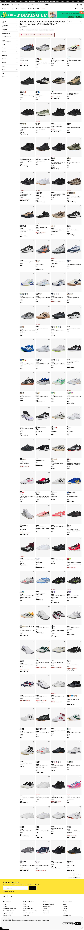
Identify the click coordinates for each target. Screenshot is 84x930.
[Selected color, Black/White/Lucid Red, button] (68, 459)
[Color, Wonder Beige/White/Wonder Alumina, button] (70, 158)
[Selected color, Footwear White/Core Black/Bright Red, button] (52, 626)
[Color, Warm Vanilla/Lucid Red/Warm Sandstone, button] (39, 393)
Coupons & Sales (7, 915)
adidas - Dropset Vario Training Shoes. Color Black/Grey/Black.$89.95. (43, 723)
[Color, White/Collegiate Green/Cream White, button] (54, 459)
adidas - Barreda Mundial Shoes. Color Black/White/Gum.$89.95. (27, 387)
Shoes (28, 29)
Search (47, 4)
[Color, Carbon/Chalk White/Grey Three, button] (23, 661)
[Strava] (11, 896)
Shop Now (52, 1)
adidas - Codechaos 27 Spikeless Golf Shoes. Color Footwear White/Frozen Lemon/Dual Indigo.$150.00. (27, 287)
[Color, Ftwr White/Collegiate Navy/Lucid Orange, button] (56, 294)
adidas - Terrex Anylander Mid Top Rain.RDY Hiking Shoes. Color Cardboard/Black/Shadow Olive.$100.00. (74, 85)
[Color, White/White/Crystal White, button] (72, 862)
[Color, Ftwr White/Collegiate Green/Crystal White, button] (54, 294)
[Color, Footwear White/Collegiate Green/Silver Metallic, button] (25, 294)
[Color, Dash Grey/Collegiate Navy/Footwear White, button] (70, 261)
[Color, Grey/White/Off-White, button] (74, 492)
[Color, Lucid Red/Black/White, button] (70, 459)
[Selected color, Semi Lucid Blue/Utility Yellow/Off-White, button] (68, 492)
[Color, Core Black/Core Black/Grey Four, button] (23, 827)
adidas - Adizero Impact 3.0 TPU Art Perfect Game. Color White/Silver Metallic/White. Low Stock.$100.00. (74, 789)
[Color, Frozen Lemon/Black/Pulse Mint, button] (41, 59)
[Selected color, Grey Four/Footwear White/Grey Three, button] (21, 862)
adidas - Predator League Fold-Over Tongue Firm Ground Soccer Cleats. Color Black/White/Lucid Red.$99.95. (43, 486)
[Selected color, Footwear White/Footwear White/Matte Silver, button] (21, 827)
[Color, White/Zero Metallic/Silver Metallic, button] (74, 696)
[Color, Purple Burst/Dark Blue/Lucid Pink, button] (72, 393)
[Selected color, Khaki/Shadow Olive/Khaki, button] (52, 226)
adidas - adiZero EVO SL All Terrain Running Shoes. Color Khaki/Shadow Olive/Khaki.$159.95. (58, 221)
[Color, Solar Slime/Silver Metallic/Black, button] (70, 559)
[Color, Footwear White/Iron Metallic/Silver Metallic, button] (27, 294)
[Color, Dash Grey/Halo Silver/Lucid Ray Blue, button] (72, 762)
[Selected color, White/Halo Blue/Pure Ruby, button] (37, 762)
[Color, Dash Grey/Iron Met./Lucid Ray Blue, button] (58, 294)
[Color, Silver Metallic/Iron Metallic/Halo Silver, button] (31, 626)
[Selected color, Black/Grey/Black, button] (37, 729)
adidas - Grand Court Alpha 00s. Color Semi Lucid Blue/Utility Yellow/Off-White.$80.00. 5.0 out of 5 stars (74, 486)
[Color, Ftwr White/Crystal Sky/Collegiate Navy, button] (58, 360)
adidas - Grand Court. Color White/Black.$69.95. (58, 486)
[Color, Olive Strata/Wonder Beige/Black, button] (72, 193)
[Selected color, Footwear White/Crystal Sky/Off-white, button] (37, 294)
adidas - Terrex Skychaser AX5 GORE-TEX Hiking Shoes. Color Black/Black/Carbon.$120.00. (58, 187)
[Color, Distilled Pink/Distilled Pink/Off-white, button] (25, 459)
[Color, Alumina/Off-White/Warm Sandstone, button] (23, 626)
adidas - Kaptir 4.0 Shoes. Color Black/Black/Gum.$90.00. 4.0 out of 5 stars (74, 855)
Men (51, 29)
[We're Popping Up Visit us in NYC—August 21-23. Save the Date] (42, 14)
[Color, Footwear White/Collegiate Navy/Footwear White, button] (39, 862)
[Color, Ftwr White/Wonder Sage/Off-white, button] (72, 294)
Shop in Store (79, 16)
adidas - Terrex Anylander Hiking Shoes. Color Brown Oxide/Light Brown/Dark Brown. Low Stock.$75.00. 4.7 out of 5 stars (74, 187)
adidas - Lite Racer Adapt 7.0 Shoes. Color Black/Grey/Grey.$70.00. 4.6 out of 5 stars (58, 855)
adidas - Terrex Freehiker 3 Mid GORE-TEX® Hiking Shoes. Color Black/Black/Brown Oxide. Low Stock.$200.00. (43, 153)
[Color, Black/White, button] (54, 492)
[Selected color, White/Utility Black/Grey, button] (52, 459)
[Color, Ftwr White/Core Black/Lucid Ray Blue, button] (39, 360)
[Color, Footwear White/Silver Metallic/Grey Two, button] (70, 661)
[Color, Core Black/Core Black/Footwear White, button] (27, 526)
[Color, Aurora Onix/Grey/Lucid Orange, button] (41, 729)
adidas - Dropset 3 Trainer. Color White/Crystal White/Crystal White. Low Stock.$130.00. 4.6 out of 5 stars (43, 187)
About (4, 904)
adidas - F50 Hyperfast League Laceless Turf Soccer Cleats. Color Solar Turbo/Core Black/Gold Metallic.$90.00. (43, 519)
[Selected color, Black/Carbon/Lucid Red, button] (68, 526)
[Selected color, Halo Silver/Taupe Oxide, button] (37, 261)
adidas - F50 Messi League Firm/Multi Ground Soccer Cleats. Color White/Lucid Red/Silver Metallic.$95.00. (27, 587)
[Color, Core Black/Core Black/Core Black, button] (25, 526)
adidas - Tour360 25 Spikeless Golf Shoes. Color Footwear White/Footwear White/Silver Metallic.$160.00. (58, 822)
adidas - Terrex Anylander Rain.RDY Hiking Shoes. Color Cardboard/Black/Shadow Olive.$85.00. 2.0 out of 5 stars (27, 221)
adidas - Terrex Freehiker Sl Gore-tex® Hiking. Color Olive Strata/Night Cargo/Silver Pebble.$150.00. (74, 153)
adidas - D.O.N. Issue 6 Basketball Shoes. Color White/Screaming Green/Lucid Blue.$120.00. (58, 387)
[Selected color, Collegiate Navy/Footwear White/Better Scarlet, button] (37, 862)
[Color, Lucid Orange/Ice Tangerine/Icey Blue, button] (70, 696)
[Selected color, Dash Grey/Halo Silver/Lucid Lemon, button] (52, 360)
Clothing (65, 906)
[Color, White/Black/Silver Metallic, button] (70, 226)
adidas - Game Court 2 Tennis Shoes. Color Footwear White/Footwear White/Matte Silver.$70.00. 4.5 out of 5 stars (27, 822)
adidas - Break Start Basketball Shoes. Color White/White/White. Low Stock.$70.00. (43, 789)
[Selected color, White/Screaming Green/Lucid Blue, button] (52, 393)
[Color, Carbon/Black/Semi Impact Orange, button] (25, 92)
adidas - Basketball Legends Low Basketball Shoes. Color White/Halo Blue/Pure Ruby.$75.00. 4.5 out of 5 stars (43, 756)
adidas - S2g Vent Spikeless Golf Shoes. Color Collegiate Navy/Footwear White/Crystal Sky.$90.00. (74, 254)
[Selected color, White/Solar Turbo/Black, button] (21, 492)
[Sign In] (77, 5)
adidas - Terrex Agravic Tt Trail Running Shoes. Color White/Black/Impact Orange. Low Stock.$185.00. (74, 53)
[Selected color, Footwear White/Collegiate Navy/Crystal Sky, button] (52, 294)
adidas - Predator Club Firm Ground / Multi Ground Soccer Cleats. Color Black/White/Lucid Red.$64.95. (74, 453)
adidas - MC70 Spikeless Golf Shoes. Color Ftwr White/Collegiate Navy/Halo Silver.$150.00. (74, 756)
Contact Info (26, 906)
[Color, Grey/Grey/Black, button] (39, 193)
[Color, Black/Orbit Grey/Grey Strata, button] (39, 762)
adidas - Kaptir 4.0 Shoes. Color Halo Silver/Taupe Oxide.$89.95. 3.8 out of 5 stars (43, 254)
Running (65, 910)
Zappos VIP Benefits (8, 913)
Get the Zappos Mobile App (9, 908)
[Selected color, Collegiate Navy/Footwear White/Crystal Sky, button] (68, 261)
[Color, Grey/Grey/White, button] (23, 526)
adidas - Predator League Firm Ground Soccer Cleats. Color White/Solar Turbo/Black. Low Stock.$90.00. (27, 486)
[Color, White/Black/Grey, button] (43, 427)
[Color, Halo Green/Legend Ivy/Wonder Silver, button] (54, 226)
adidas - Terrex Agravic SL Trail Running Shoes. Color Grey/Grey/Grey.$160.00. (43, 53)
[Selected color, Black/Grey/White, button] (37, 92)
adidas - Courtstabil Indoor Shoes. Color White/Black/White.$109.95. (27, 756)
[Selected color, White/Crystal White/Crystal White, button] (37, 193)
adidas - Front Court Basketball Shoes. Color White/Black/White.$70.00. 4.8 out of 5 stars (27, 789)
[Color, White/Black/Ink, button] (39, 559)
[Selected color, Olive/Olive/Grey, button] (37, 124)
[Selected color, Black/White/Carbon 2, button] (37, 427)
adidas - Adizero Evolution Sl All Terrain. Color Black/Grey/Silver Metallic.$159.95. (58, 552)
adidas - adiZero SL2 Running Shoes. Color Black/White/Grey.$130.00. (27, 254)
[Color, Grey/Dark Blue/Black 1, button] (41, 427)
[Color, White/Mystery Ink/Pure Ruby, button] (25, 626)
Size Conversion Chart (48, 904)
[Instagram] (3, 896)
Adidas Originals (42, 29)
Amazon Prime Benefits (8, 910)
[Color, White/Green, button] (56, 492)
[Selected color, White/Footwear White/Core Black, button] (21, 526)
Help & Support (79, 8)
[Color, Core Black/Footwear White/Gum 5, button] (39, 294)
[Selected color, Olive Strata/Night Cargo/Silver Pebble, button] (68, 158)
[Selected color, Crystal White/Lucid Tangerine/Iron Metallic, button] (21, 626)
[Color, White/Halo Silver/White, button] (61, 762)
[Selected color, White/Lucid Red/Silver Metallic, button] (21, 592)
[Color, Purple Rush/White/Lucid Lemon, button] (54, 592)
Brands (64, 904)
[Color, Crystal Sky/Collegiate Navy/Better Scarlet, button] (56, 427)
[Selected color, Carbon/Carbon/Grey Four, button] (21, 459)
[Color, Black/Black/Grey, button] (70, 193)
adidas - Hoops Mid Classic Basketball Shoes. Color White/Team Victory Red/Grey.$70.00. (58, 723)
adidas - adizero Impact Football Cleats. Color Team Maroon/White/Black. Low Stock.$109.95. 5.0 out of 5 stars (27, 552)
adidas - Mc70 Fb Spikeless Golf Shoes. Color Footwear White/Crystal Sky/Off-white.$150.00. (43, 287)
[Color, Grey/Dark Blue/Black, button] (45, 427)
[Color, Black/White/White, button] (23, 729)
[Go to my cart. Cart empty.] (81, 5)
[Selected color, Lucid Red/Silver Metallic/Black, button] (68, 559)
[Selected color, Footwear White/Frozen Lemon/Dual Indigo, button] (21, 294)
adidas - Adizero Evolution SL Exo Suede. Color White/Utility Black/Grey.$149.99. (58, 453)
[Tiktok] (7, 896)
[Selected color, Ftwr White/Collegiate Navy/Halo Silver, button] (68, 762)
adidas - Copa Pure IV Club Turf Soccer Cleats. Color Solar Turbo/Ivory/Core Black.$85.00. (58, 519)
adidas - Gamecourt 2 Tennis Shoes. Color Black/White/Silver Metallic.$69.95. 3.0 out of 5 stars (74, 221)
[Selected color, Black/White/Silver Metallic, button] (68, 226)
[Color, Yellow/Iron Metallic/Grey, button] (56, 327)
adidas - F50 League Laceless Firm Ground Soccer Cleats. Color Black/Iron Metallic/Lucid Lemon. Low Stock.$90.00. (74, 587)
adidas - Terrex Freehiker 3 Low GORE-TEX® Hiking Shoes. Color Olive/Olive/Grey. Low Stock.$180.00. (43, 118)
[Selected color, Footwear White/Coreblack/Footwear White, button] (21, 661)
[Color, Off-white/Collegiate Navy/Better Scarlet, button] (41, 294)
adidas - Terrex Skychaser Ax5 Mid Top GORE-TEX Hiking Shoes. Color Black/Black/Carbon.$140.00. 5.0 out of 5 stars (27, 153)
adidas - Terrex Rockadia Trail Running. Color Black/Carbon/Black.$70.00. (27, 85)
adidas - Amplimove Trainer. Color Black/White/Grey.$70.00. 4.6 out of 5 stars (43, 453)
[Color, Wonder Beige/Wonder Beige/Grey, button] (25, 124)
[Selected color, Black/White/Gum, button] (21, 393)
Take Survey (46, 910)
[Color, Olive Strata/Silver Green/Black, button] (23, 124)
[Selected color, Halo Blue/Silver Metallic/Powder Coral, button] (68, 393)
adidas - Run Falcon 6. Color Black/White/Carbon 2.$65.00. (43, 421)
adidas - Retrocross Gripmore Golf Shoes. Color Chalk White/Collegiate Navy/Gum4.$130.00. (74, 287)
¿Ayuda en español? (28, 908)
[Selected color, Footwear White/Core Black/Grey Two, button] (68, 827)
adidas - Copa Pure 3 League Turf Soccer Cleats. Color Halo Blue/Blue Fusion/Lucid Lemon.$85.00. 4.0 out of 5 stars (43, 587)
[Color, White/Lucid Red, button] (25, 360)
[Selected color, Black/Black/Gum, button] (68, 862)
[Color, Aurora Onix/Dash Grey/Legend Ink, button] (23, 226)
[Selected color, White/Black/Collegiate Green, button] (37, 559)
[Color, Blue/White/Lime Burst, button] (39, 92)
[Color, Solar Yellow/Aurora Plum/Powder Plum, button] (23, 360)
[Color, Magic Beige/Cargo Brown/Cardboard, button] (56, 459)
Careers (5, 906)
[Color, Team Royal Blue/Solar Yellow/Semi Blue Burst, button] (23, 592)
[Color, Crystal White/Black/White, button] (72, 492)
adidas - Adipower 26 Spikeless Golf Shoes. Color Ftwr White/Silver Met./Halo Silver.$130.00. (43, 354)
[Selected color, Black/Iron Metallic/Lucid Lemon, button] (52, 592)
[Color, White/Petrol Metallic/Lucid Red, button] (58, 327)
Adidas (34, 29)
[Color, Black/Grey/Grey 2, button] (41, 193)
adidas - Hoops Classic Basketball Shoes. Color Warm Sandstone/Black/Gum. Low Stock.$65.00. (43, 320)
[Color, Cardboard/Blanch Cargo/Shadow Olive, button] (74, 193)
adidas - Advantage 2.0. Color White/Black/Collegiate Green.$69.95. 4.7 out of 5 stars (43, 552)
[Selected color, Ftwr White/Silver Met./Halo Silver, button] (37, 360)
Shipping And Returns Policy (30, 910)
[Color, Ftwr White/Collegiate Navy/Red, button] (56, 360)
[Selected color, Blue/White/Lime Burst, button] (21, 360)
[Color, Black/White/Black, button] (29, 626)
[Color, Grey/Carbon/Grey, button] (58, 762)
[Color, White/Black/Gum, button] (70, 862)
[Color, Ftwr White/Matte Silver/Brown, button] (70, 427)
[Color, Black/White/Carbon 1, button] (39, 427)
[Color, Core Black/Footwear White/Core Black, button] (23, 294)
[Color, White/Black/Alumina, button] (23, 393)
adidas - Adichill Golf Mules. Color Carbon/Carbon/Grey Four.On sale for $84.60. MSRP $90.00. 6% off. (27, 453)
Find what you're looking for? (74, 877)
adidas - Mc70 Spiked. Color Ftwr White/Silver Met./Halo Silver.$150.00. (74, 421)
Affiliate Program (47, 906)
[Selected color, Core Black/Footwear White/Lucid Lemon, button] (68, 661)
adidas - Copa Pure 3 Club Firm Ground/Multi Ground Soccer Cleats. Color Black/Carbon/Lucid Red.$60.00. (74, 519)
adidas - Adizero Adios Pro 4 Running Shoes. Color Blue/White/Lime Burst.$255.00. (27, 354)
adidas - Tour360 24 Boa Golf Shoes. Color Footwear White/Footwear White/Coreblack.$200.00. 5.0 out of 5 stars (43, 621)
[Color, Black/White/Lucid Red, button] (43, 729)
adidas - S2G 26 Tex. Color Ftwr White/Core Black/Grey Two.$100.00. (58, 421)
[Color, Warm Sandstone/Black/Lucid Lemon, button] (76, 696)
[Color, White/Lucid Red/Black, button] (70, 526)
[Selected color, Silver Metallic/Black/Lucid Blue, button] (37, 393)
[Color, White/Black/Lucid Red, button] (45, 729)
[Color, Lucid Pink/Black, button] (56, 762)
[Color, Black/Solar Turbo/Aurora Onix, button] (39, 59)
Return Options (26, 915)
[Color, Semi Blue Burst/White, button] (72, 696)
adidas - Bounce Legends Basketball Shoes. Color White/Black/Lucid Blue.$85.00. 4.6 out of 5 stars (27, 421)
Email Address (7, 888)
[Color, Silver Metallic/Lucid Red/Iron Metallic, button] (27, 626)
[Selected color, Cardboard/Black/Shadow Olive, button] (21, 226)
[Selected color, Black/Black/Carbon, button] (21, 124)
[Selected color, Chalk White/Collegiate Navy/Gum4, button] (68, 294)
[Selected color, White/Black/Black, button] (21, 729)
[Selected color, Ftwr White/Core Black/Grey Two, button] (52, 427)
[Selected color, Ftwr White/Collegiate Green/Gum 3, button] (68, 729)
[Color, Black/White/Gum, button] (70, 492)
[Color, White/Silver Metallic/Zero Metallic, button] (54, 327)
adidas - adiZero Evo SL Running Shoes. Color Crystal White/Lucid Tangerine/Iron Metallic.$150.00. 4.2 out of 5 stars (27, 621)
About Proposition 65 (28, 913)
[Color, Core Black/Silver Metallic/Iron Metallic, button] (54, 360)
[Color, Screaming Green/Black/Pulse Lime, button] (70, 393)
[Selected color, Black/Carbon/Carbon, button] (52, 327)
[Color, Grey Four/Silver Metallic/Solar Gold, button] (70, 827)
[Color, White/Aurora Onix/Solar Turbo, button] (61, 327)
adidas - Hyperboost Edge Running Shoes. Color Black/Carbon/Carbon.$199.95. (58, 320)
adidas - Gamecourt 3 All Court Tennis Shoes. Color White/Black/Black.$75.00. (27, 723)
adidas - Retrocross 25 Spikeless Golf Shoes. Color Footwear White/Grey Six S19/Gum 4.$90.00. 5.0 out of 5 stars (43, 822)
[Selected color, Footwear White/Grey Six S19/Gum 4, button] (37, 827)
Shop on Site (71, 16)
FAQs (24, 904)
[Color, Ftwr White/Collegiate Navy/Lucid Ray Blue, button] (70, 729)
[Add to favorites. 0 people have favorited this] (33, 39)
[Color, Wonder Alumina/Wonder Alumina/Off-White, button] (23, 459)
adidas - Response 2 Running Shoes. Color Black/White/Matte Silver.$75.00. (74, 320)
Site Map (45, 908)
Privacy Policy (46, 920)
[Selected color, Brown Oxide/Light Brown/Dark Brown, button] (68, 193)
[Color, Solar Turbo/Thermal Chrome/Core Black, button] (23, 492)
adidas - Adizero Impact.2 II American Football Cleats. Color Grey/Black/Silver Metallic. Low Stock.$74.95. (58, 254)
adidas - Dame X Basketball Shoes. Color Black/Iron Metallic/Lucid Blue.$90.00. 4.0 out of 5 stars (74, 689)
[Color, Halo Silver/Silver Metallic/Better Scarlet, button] (23, 92)
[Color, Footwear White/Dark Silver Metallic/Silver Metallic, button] (23, 862)
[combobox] (27, 5)
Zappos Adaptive (67, 915)
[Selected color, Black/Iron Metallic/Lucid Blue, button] (68, 696)
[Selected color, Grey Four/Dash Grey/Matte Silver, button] (21, 327)
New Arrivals (66, 908)
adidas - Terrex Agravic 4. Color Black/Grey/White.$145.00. (43, 85)
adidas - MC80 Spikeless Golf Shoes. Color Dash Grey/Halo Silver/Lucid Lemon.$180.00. (58, 354)
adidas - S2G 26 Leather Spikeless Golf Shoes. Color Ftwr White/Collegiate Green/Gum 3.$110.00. (74, 723)
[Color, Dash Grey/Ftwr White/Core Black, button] (54, 427)
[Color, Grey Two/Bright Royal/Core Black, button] (54, 626)
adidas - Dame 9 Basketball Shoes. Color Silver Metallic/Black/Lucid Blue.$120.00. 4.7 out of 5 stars (43, 387)
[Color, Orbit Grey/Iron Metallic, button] (54, 762)
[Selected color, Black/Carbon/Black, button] (21, 92)
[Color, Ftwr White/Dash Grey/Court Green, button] (70, 294)
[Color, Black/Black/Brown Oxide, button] (39, 124)
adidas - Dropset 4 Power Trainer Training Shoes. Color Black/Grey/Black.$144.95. (58, 756)
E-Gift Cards (46, 913)
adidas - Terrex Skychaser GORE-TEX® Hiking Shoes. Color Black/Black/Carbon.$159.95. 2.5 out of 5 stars (27, 118)
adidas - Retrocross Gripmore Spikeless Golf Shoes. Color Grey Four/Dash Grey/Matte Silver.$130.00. (27, 320)
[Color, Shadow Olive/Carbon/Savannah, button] (70, 124)
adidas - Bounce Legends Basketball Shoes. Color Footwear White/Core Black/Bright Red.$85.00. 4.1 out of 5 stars (58, 621)
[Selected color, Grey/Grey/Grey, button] (37, 59)
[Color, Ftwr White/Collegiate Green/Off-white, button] (70, 762)
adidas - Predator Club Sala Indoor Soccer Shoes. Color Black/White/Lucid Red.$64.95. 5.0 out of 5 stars (74, 354)
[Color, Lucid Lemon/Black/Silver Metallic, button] (54, 393)
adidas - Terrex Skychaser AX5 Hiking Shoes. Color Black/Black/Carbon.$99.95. (74, 118)
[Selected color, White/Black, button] (52, 492)
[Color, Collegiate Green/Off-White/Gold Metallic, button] (23, 327)
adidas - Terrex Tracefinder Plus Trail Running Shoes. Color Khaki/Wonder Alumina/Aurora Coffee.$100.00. (58, 53)
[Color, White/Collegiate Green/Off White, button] (39, 261)
